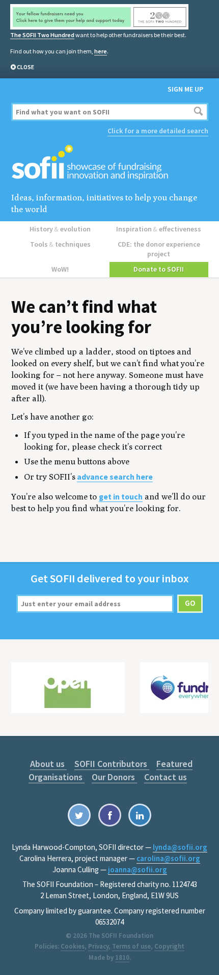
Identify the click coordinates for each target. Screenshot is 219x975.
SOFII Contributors (111, 764)
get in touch (121, 496)
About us (48, 764)
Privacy (98, 946)
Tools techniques (60, 244)
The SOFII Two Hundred (42, 35)
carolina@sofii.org (168, 858)
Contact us (165, 777)
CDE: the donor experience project (159, 249)
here (100, 51)
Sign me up (185, 89)
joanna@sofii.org (137, 869)
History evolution (60, 228)
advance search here (115, 477)
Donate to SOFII (158, 269)
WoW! (60, 269)
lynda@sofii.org (180, 847)
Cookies (73, 946)
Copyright (169, 946)
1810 (122, 957)
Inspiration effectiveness (158, 228)
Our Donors (114, 777)
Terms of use (131, 946)
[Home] (109, 163)
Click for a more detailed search (157, 130)
